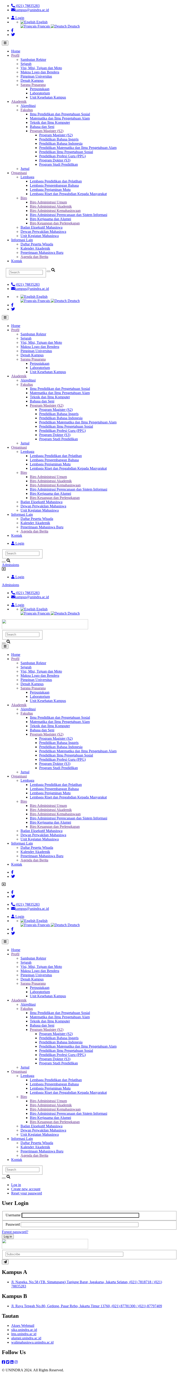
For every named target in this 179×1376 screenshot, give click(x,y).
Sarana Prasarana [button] (33, 85)
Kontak (16, 261)
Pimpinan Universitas (36, 76)
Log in (16, 1185)
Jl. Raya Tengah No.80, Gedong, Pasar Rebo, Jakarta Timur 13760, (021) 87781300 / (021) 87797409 (86, 1306)
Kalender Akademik (35, 248)
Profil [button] (15, 55)
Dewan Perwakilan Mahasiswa (43, 232)
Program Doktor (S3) (54, 160)
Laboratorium (40, 93)
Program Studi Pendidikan (58, 164)
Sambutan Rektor (33, 60)
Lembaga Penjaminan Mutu (50, 190)
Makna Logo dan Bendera (40, 72)
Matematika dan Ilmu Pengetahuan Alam (60, 118)
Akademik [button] (19, 101)
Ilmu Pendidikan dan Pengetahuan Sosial (60, 114)
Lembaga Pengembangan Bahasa (54, 185)
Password (13, 1224)
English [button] (41, 22)
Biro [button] (24, 198)
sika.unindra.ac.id (24, 1330)
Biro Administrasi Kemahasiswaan (55, 211)
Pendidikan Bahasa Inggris (59, 139)
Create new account (25, 1189)
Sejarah (26, 64)
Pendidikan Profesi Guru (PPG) (62, 156)
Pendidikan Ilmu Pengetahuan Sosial (66, 152)
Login (19, 18)
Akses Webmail (22, 1326)
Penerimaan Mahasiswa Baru (42, 253)
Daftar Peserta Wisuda (37, 244)
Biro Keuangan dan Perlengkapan (55, 223)
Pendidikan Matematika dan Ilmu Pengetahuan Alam (78, 148)
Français (44, 26)
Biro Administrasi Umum (48, 202)
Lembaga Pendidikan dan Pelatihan (56, 181)
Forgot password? (15, 1232)
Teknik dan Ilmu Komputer (50, 122)
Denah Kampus (32, 81)
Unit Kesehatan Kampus (48, 97)
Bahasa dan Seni (42, 127)
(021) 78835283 (27, 6)
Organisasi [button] (19, 173)
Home (15, 51)
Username (13, 1215)
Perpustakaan (39, 89)
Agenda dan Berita (34, 257)
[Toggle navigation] (5, 43)
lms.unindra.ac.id (23, 1334)
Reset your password (26, 1193)
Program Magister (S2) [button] (46, 131)
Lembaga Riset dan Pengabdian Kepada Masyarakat (68, 194)
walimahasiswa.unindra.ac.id (32, 1342)
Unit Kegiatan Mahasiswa (40, 236)
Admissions (10, 565)
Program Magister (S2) (56, 135)
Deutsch (73, 26)
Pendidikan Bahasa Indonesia (61, 143)
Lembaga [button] (27, 177)
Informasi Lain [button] (22, 240)
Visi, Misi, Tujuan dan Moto (41, 68)
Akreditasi (28, 106)
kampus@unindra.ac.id (32, 10)
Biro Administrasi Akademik (51, 206)
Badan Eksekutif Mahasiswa (41, 227)
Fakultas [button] (27, 110)
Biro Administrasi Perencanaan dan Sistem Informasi (68, 215)
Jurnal (25, 169)
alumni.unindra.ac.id (26, 1338)
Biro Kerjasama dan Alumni (50, 219)
